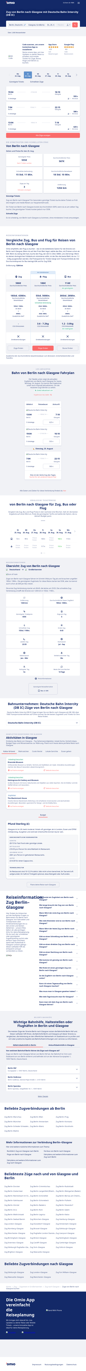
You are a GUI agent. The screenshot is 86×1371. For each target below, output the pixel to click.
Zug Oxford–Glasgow (64, 1247)
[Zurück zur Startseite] (10, 3)
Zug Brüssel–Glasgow (38, 1228)
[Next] (76, 75)
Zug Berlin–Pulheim (63, 1200)
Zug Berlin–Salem (63, 1210)
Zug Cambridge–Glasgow (66, 1242)
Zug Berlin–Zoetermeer (13, 1191)
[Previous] (11, 531)
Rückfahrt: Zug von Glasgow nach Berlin (23, 1151)
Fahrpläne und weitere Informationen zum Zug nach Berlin (61, 1155)
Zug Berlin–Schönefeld (39, 1196)
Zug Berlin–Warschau (12, 1117)
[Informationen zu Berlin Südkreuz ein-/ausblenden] (77, 1078)
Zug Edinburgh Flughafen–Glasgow (18, 1247)
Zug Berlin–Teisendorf (64, 1205)
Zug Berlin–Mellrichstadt (14, 1214)
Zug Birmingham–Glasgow (14, 1238)
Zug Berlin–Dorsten (12, 1186)
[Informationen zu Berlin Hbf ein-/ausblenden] (77, 1069)
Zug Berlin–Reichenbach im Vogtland (19, 1196)
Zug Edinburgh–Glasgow (65, 1228)
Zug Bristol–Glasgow (38, 1238)
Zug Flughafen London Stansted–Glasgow (46, 1233)
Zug (15, 1286)
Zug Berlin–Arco (10, 1210)
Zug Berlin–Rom (36, 1210)
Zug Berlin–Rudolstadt (64, 1186)
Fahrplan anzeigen (24, 190)
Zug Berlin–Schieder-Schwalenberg (18, 1126)
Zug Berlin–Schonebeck (39, 1200)
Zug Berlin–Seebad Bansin (14, 1219)
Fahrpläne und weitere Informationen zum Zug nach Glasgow (24, 1161)
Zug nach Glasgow (52, 1286)
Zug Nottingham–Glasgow (66, 1238)
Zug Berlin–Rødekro (38, 1205)
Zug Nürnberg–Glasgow (13, 1228)
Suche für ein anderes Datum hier (43, 477)
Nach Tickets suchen (24, 163)
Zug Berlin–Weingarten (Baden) (68, 1191)
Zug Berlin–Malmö (11, 1131)
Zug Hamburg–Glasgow (65, 1219)
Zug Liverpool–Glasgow (65, 1233)
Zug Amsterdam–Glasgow (66, 1224)
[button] (51, 24)
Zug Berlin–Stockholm (64, 1126)
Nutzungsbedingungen (54, 1364)
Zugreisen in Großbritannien (30, 1286)
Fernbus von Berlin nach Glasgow (57, 1151)
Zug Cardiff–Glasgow (38, 1242)
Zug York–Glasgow (37, 1247)
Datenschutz (71, 1364)
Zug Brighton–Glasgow (13, 1252)
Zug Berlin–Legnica (37, 1214)
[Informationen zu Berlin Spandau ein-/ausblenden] (77, 1087)
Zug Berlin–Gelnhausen (13, 1200)
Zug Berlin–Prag (62, 1117)
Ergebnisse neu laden (41, 395)
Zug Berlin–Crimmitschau (40, 1186)
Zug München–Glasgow (39, 1219)
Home (8, 1286)
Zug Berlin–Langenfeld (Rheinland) (43, 1191)
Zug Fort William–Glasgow (66, 1272)
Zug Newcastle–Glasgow (40, 1252)
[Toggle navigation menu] (78, 3)
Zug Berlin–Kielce (62, 1214)
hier (64, 491)
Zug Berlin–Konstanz (64, 1121)
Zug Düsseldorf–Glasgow (40, 1224)
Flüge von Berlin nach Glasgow (19, 1154)
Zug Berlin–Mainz (37, 1126)
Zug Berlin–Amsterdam (39, 1121)
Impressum (36, 1364)
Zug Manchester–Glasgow (14, 1233)
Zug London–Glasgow (13, 1224)
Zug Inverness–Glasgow (13, 1242)
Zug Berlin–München (12, 1121)
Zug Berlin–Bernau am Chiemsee (69, 1196)
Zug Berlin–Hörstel (11, 1205)
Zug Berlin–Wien (36, 1117)
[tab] (16, 81)
